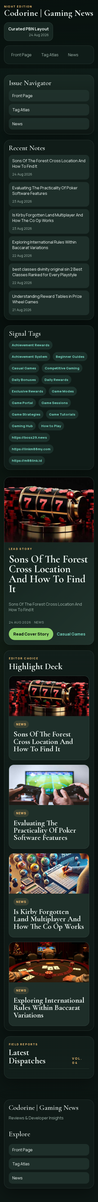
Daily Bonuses (24, 379)
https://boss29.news (29, 437)
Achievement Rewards (31, 345)
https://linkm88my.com (31, 449)
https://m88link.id (27, 460)
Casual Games (24, 368)
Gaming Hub (22, 426)
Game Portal (22, 402)
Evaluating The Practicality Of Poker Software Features (45, 830)
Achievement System (29, 356)
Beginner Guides (70, 356)
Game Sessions (54, 402)
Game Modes (63, 391)
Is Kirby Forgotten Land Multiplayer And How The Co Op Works (49, 919)
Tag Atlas (50, 55)
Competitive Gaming (62, 368)
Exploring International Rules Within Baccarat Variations (49, 1008)
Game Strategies (26, 414)
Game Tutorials (62, 414)
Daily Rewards (56, 379)
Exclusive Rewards (27, 391)
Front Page (21, 55)
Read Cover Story (31, 634)
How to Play (51, 426)
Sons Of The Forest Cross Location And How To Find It (43, 741)
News (73, 55)
